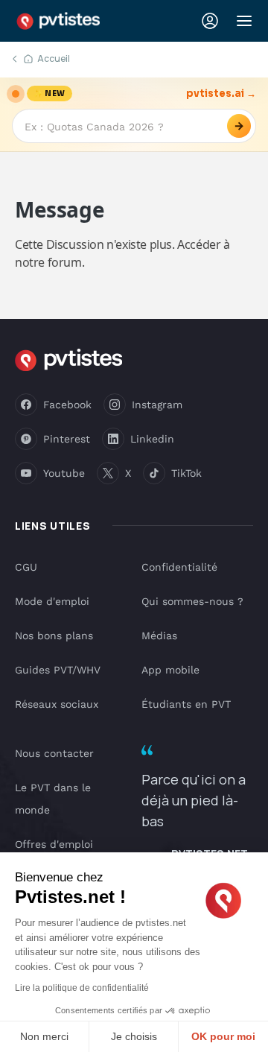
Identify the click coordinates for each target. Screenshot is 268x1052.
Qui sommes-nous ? (192, 601)
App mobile (170, 670)
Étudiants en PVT (186, 704)
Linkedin (152, 439)
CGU (26, 567)
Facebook (67, 405)
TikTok (186, 473)
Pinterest (66, 439)
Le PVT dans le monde (53, 799)
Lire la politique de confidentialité (82, 988)
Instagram (157, 405)
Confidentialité (179, 567)
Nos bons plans (54, 635)
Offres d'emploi (54, 844)
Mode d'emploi (52, 601)
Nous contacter (54, 753)
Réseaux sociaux (56, 704)
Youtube (64, 473)
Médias (159, 635)
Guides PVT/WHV (57, 670)
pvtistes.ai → (221, 93)
